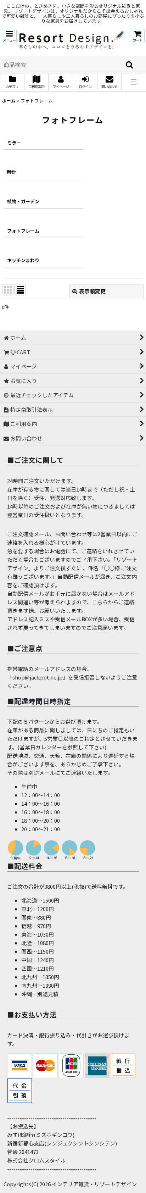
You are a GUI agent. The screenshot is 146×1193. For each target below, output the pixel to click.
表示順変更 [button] (92, 291)
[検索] (130, 64)
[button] (9, 36)
